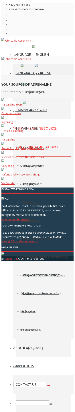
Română (41, 110)
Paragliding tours (33, 165)
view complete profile (15, 219)
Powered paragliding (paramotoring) (46, 257)
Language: (22, 54)
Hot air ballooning (12, 130)
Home (4, 91)
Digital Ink (11, 258)
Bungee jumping (33, 348)
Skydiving (7, 122)
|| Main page (27, 128)
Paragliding (30, 202)
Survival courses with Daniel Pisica (44, 275)
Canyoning (29, 311)
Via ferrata (29, 329)
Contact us (26, 384)
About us (21, 347)
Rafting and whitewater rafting (42, 293)
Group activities (33, 184)
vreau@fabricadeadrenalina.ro (26, 9)
